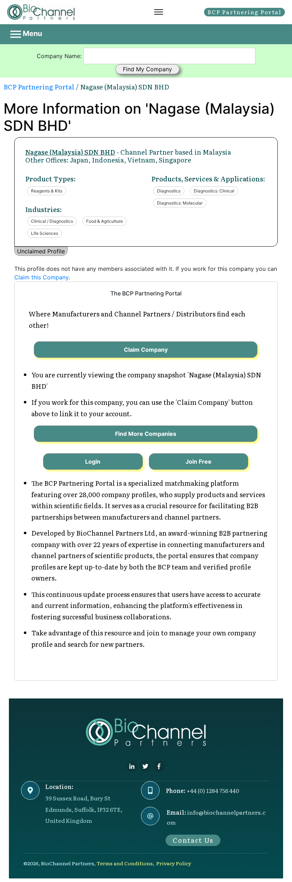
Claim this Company (41, 277)
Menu (31, 33)
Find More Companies (145, 433)
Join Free (199, 461)
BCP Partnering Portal (39, 87)
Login (92, 461)
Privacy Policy (173, 863)
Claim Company (146, 349)
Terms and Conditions (125, 863)
